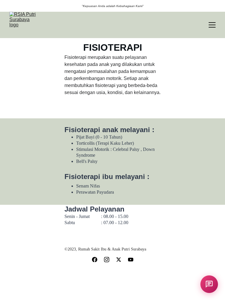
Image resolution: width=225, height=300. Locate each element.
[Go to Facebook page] (94, 259)
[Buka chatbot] (209, 284)
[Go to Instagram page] (106, 259)
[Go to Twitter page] (118, 259)
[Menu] (212, 25)
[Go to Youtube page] (130, 259)
